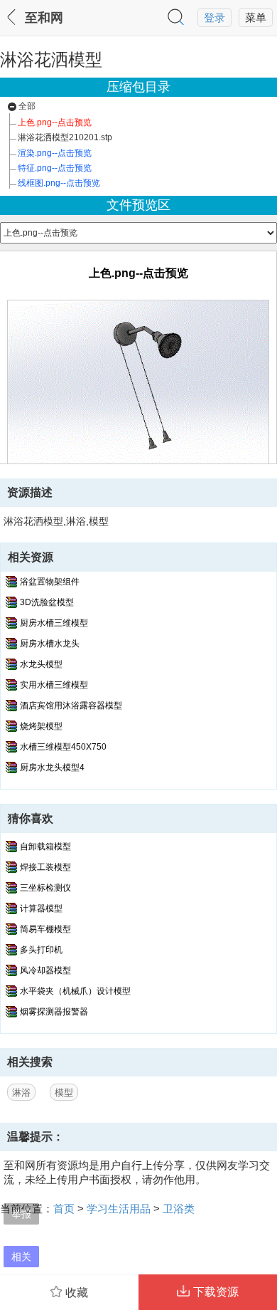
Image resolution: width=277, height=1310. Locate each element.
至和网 (44, 18)
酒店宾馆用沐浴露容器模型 (71, 706)
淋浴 (21, 1092)
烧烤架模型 (41, 726)
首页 (64, 1209)
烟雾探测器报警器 (54, 1012)
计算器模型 (41, 908)
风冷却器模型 (45, 970)
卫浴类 (179, 1209)
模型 (64, 1092)
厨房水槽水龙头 (50, 644)
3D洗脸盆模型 (47, 602)
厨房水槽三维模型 (54, 623)
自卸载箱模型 (45, 847)
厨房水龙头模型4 (52, 767)
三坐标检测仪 (45, 888)
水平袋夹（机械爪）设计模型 (75, 991)
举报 (21, 1213)
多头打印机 (41, 950)
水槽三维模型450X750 (63, 747)
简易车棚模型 (45, 929)
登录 (214, 17)
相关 (21, 1256)
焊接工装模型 (45, 867)
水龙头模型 (41, 664)
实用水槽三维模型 (54, 685)
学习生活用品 (119, 1209)
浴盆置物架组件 (50, 582)
